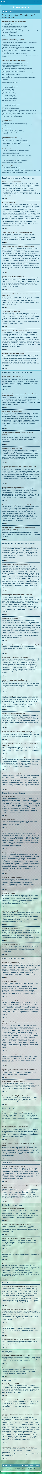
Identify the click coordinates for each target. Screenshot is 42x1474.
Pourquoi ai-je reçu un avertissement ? (11, 74)
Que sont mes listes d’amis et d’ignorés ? (12, 130)
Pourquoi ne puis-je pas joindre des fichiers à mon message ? (17, 73)
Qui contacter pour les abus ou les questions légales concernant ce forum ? (21, 170)
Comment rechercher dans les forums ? (12, 138)
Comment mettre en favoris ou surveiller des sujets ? (15, 152)
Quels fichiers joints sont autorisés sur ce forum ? (14, 160)
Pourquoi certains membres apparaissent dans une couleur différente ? (19, 113)
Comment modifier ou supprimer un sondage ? (13, 69)
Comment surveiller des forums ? (10, 153)
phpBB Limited (13, 1387)
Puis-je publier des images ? (9, 92)
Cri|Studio (29, 1469)
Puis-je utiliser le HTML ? (8, 89)
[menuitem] (3, 2)
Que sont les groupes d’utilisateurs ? (11, 108)
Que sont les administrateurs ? (9, 105)
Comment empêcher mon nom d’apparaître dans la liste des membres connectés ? (19, 43)
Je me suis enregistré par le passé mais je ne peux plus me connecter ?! (20, 30)
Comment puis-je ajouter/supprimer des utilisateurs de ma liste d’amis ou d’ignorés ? (20, 132)
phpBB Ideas (14, 1405)
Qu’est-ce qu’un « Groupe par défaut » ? (12, 114)
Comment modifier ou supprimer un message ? (13, 63)
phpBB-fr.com (19, 1469)
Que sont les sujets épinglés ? (9, 97)
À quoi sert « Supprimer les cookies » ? (12, 35)
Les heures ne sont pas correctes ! (11, 45)
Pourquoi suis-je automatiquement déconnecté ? (14, 34)
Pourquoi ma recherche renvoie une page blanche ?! (15, 142)
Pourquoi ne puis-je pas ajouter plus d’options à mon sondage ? (17, 68)
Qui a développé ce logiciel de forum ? (11, 167)
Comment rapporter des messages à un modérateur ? (15, 76)
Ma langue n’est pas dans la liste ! (10, 48)
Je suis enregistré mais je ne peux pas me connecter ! (15, 27)
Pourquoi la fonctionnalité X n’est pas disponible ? (14, 169)
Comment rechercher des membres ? (11, 143)
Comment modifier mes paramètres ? (11, 41)
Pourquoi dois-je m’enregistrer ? (10, 23)
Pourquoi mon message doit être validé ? (12, 80)
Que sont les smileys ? (8, 90)
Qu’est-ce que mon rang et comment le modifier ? (14, 53)
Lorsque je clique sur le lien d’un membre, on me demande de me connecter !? (20, 55)
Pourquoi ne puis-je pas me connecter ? (12, 29)
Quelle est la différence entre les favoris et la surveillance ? (16, 150)
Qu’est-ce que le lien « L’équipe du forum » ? (13, 116)
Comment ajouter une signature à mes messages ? (15, 65)
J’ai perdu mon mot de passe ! (9, 32)
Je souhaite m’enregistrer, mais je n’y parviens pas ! (15, 26)
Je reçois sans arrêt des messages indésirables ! (14, 123)
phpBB (24, 459)
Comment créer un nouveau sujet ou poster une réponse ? (16, 62)
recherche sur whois (7, 1422)
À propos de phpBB (7, 1392)
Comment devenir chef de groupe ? (11, 111)
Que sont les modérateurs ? (9, 107)
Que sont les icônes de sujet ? (9, 100)
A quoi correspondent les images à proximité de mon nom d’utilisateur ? (19, 50)
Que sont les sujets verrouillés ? (10, 98)
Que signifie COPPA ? (7, 24)
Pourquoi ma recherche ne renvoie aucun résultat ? (15, 140)
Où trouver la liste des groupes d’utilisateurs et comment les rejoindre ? (19, 110)
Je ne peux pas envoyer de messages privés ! (13, 121)
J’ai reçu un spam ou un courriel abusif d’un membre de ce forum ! (18, 125)
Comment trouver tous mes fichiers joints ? (12, 162)
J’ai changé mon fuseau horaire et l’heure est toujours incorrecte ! (18, 47)
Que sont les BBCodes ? (8, 87)
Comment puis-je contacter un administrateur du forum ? (16, 172)
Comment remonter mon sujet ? (10, 82)
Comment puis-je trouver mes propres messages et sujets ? (17, 145)
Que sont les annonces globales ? (10, 93)
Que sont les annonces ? (8, 95)
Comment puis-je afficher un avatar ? (11, 52)
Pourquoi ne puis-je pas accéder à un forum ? (13, 71)
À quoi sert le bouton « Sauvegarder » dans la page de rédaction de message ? (18, 78)
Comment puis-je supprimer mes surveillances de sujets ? (16, 155)
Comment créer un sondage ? (9, 66)
